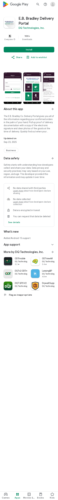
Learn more (18, 191)
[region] (29, 37)
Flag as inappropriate (18, 294)
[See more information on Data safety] (52, 158)
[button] (14, 39)
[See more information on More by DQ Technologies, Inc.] (52, 252)
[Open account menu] (52, 4)
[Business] (11, 150)
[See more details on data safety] (14, 222)
